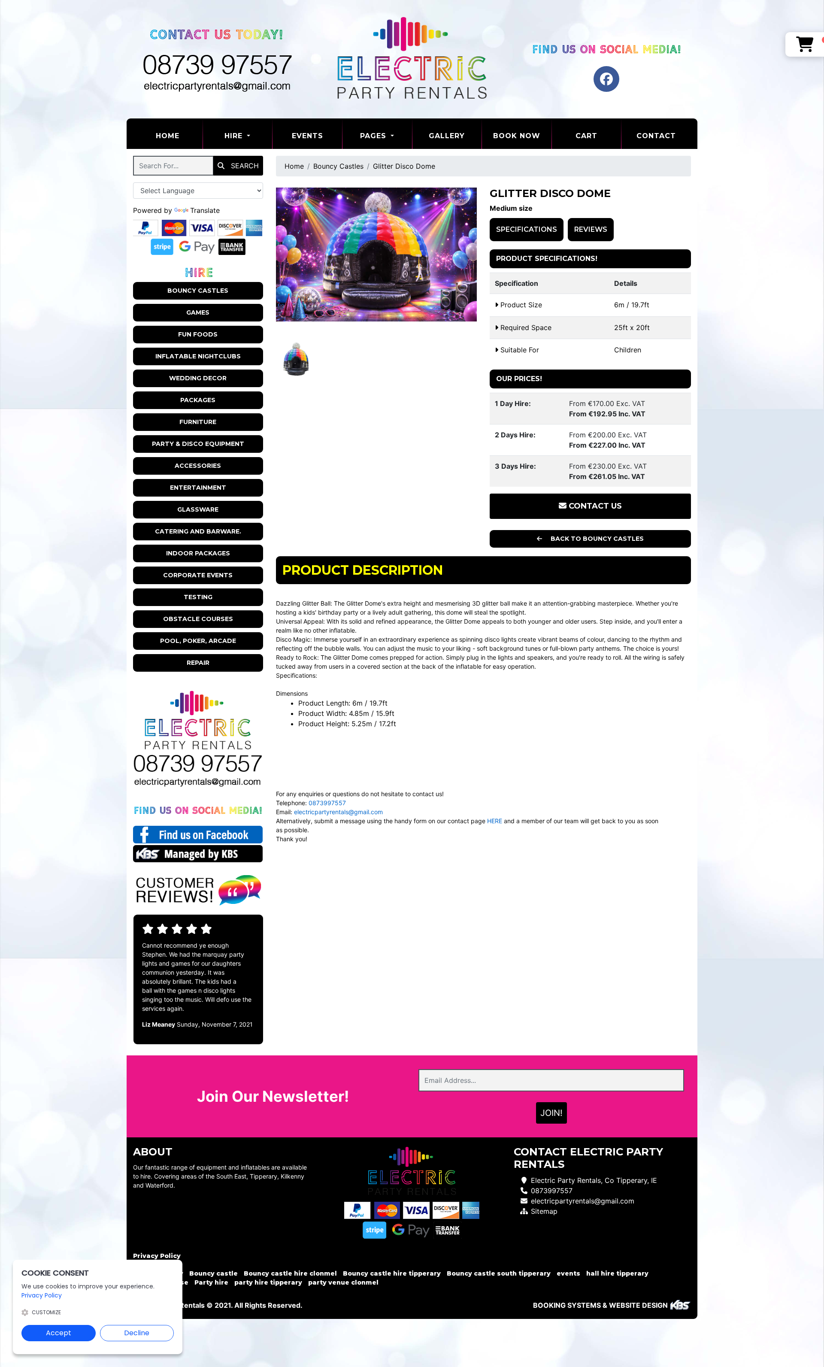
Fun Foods (198, 334)
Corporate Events (198, 575)
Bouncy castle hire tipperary (392, 1273)
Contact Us (594, 506)
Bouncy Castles (197, 290)
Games (197, 312)
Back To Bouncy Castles (596, 539)
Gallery (447, 136)
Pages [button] (374, 136)
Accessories (198, 466)
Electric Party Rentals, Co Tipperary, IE (594, 1180)
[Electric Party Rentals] (412, 59)
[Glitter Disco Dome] (376, 255)
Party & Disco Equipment (198, 444)
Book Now (516, 136)
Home (179, 135)
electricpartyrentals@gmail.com (338, 811)
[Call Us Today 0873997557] (198, 763)
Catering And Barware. (198, 531)
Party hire (211, 1282)
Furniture (197, 422)
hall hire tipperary (617, 1273)
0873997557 (327, 802)
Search (244, 165)
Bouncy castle (213, 1273)
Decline (136, 1333)
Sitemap (544, 1211)
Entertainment (198, 487)
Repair (198, 663)
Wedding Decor (198, 378)
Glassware (197, 509)
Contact (656, 136)
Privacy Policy (157, 1256)
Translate (205, 210)
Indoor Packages (198, 553)
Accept (58, 1333)
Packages (197, 400)
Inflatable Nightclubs (198, 356)
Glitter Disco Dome (404, 166)
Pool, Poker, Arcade (198, 641)
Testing (198, 597)
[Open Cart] (805, 44)
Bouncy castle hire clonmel (290, 1273)
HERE (494, 820)
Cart (586, 136)
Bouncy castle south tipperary (499, 1273)
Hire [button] (234, 136)
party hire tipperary (268, 1282)
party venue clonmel (343, 1282)
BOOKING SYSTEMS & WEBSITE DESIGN (600, 1305)
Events (307, 136)
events (568, 1273)
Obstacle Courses (198, 619)
